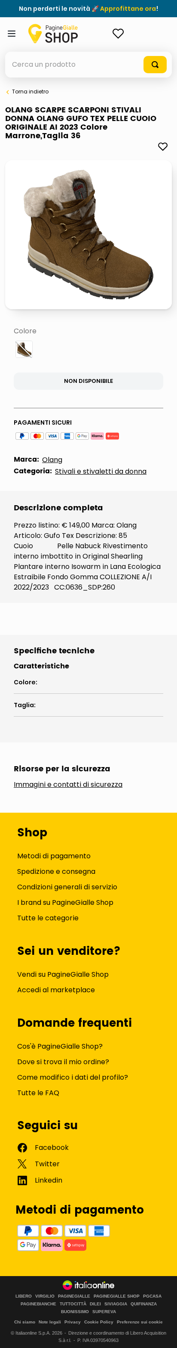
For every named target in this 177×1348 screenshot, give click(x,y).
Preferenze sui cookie (140, 1322)
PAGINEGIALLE (74, 1296)
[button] (24, 349)
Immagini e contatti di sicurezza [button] (68, 785)
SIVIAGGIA (115, 1304)
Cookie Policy (98, 1322)
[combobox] (88, 65)
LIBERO (23, 1296)
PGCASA (152, 1296)
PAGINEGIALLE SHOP (117, 1296)
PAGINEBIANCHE (38, 1304)
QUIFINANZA (144, 1304)
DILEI (95, 1304)
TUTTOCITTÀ (73, 1304)
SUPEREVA (104, 1312)
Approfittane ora (128, 8)
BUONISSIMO (75, 1312)
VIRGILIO (45, 1296)
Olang (52, 460)
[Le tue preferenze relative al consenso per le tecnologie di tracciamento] (162, 1333)
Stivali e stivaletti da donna (100, 471)
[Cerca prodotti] (155, 64)
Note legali (50, 1322)
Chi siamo (24, 1322)
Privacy (72, 1322)
